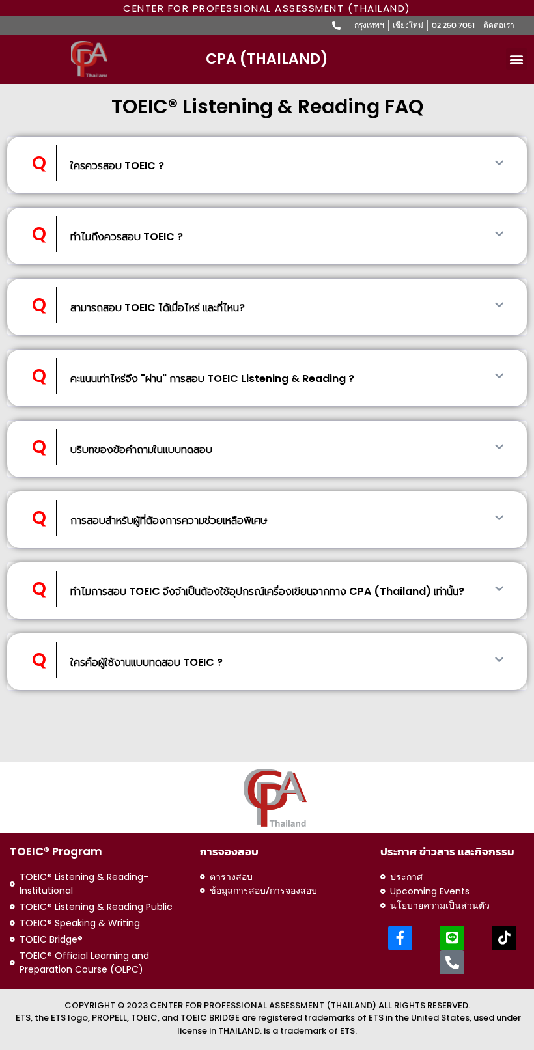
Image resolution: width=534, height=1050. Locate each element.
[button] (516, 59)
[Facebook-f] (400, 938)
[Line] (452, 938)
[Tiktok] (504, 938)
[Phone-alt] (452, 962)
